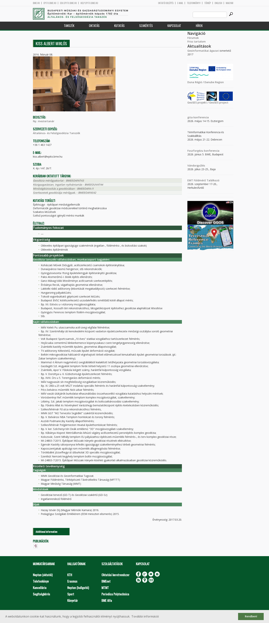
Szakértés (146, 25)
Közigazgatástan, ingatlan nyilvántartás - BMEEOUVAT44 (68, 184)
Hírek (199, 25)
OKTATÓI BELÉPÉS (166, 3)
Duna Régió (194, 82)
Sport (70, 594)
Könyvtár (72, 600)
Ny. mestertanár (43, 121)
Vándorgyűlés (196, 165)
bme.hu (36, 3)
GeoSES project (218, 102)
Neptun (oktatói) (43, 574)
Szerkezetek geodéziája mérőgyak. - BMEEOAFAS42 (64, 192)
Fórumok (193, 38)
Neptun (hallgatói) (78, 587)
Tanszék (69, 25)
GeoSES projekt (197, 102)
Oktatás (94, 25)
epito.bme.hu (50, 3)
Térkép (207, 3)
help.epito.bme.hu (89, 3)
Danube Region (214, 82)
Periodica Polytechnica (115, 594)
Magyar (229, 3)
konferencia (201, 117)
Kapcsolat (174, 25)
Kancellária (39, 587)
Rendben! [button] (251, 616)
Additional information (46, 531)
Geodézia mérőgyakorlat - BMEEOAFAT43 (58, 180)
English (218, 3)
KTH (69, 574)
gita (190, 117)
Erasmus (72, 581)
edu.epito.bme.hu (68, 3)
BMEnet (106, 581)
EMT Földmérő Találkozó (203, 180)
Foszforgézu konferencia (203, 150)
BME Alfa (107, 600)
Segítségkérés (41, 594)
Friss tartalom (196, 41)
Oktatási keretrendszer (116, 574)
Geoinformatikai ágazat (203, 50)
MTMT (105, 587)
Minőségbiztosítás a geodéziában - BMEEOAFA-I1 (63, 188)
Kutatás (119, 25)
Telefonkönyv (194, 3)
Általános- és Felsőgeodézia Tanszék (56, 133)
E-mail (180, 3)
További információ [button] (145, 616)
